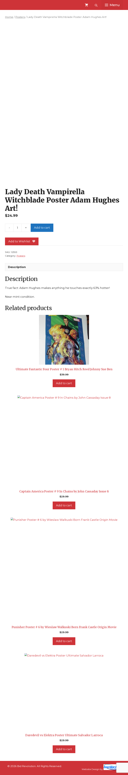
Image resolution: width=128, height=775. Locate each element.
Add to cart (42, 227)
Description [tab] (17, 267)
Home (9, 17)
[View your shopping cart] (87, 5)
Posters (20, 17)
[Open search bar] (96, 5)
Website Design (91, 769)
